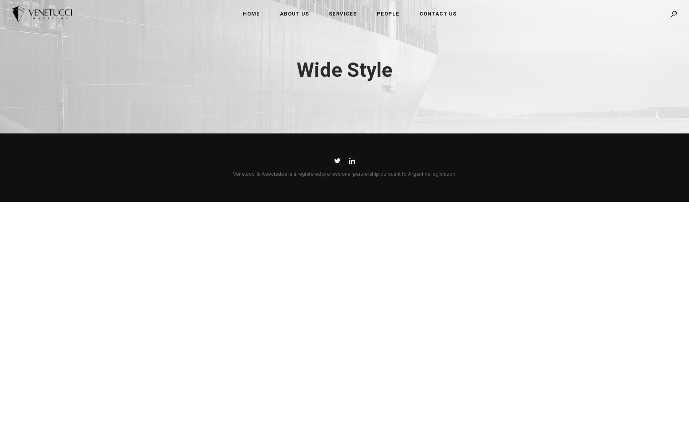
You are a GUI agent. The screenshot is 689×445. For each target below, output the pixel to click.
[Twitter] (337, 162)
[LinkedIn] (352, 162)
